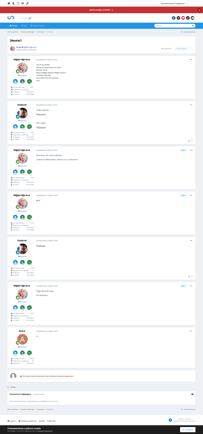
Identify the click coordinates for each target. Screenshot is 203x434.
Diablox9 (22, 105)
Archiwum (32, 50)
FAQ (25, 26)
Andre (22, 331)
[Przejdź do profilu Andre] (22, 339)
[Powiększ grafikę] (41, 114)
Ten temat (183, 26)
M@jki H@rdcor (22, 59)
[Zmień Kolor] (27, 3)
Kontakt (42, 421)
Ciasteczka (51, 421)
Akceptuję (188, 430)
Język (12, 421)
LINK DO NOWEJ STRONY (99, 10)
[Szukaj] (192, 26)
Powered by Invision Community (184, 421)
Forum (14, 26)
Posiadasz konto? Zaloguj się (172, 3)
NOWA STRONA (39, 26)
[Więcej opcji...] (191, 59)
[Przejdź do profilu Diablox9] (22, 113)
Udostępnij (167, 49)
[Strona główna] (9, 3)
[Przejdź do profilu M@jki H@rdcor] (12, 48)
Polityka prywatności (28, 421)
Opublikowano (46, 60)
